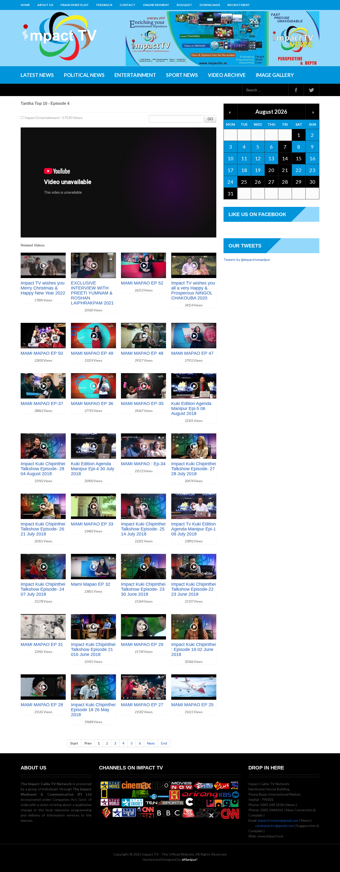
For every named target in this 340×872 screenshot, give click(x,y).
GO (210, 118)
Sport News (182, 75)
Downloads (210, 5)
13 (271, 158)
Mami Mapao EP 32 (90, 584)
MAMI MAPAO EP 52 (142, 283)
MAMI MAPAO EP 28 (42, 704)
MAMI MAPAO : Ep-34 (143, 463)
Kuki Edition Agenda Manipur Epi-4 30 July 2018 (92, 468)
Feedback (104, 5)
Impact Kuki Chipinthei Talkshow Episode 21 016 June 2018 (93, 649)
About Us (45, 5)
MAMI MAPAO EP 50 (42, 353)
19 (258, 170)
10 (230, 158)
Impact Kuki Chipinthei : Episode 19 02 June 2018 (193, 649)
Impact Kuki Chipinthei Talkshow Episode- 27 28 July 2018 (193, 468)
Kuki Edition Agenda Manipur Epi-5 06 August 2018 (191, 408)
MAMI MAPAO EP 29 (142, 644)
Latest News (37, 75)
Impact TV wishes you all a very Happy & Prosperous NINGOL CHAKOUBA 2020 (193, 290)
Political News (84, 75)
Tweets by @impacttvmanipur (247, 259)
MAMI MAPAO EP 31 (42, 644)
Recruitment (238, 5)
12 (258, 158)
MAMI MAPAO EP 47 (192, 353)
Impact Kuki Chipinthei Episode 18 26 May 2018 (93, 709)
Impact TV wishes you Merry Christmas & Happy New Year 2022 (43, 288)
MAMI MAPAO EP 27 (142, 704)
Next (151, 743)
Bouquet (184, 5)
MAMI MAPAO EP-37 (42, 403)
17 (230, 170)
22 (299, 170)
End (164, 743)
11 (244, 158)
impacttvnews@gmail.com (278, 820)
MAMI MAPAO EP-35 (142, 403)
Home (25, 5)
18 (244, 170)
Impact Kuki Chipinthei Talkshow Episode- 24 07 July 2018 (43, 589)
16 (312, 158)
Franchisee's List (74, 5)
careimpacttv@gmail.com (274, 825)
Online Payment (156, 5)
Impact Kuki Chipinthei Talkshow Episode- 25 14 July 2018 (143, 529)
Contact (127, 5)
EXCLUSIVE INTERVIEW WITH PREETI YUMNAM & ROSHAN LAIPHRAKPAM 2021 (92, 293)
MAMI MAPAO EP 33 (92, 524)
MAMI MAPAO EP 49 (92, 353)
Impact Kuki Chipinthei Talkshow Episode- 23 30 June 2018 (143, 589)
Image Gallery (275, 75)
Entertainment (135, 75)
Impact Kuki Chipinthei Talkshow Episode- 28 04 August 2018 (43, 468)
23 (312, 170)
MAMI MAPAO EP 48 (142, 353)
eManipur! (190, 859)
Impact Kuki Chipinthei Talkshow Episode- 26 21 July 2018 (43, 529)
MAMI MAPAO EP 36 (92, 403)
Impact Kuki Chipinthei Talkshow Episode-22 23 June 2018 (193, 589)
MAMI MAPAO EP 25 (192, 704)
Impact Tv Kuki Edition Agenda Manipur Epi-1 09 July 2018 (193, 529)
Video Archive (227, 75)
